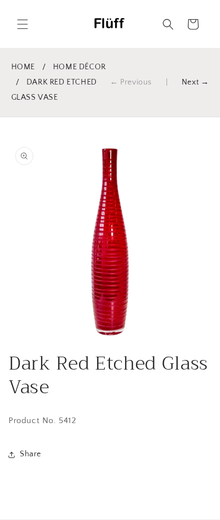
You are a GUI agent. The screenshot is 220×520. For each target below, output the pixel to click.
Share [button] (30, 454)
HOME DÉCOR (79, 67)
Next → (195, 82)
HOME (23, 67)
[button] (22, 24)
